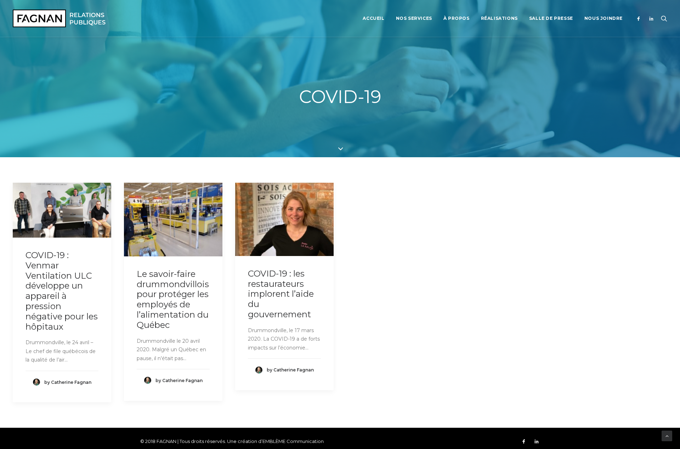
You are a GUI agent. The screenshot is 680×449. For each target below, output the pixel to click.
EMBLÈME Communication (293, 441)
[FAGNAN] (59, 18)
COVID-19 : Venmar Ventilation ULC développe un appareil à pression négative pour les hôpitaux (62, 291)
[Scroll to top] (667, 435)
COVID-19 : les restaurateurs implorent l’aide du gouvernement (281, 293)
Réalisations (499, 18)
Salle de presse (551, 18)
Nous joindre (603, 18)
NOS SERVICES (414, 18)
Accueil (373, 18)
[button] (640, 18)
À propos (456, 18)
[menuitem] (373, 18)
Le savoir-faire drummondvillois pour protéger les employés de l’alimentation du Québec (173, 299)
